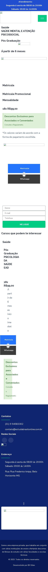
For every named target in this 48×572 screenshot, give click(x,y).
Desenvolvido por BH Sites (24, 565)
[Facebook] (4, 440)
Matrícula (9, 340)
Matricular (24, 168)
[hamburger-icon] (42, 18)
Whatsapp (24, 179)
